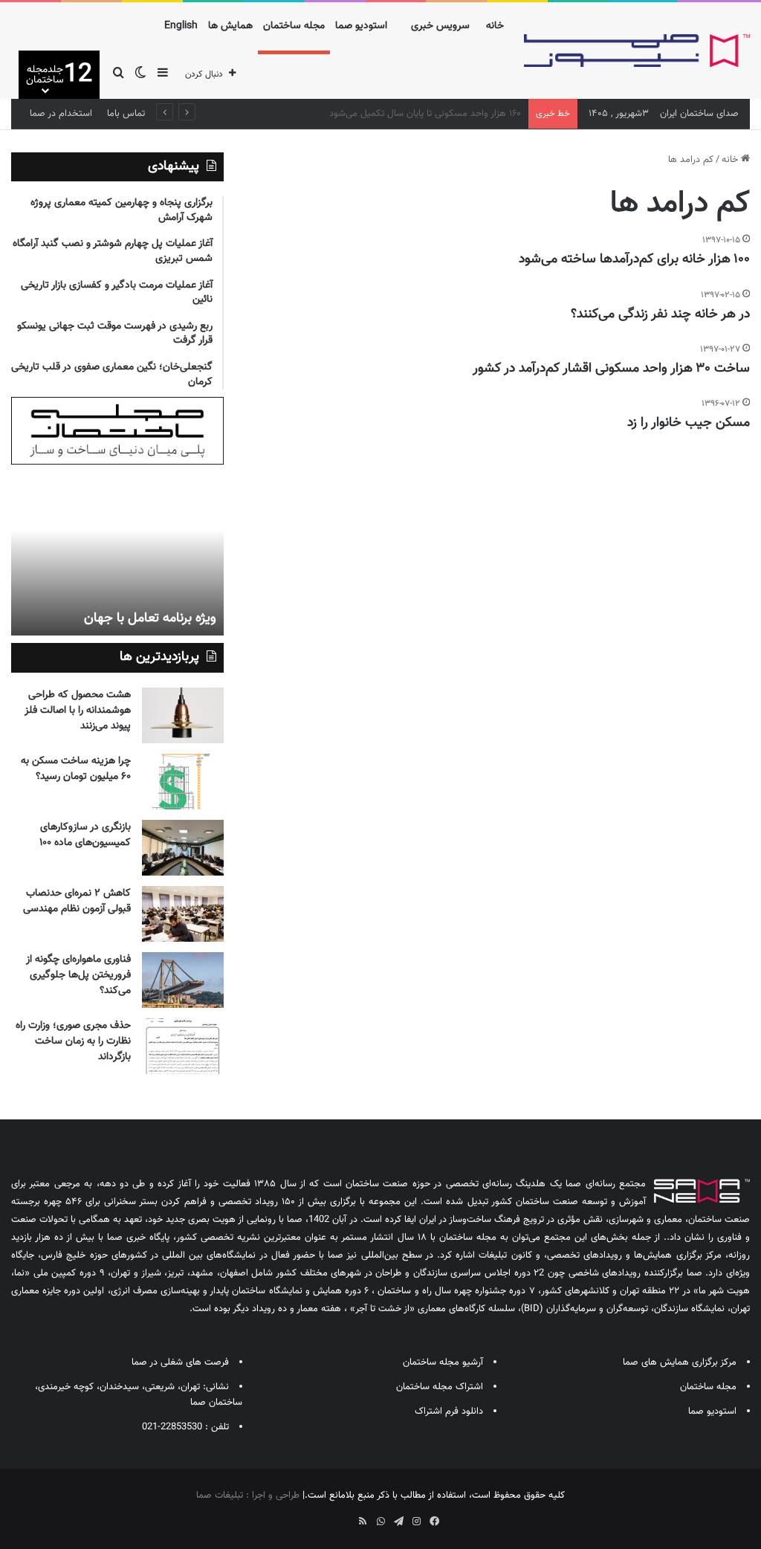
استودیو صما (361, 26)
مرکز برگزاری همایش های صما (679, 1362)
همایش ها (230, 26)
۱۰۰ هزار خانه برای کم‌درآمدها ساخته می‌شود (634, 259)
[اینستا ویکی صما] (345, 1516)
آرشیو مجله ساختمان (443, 1362)
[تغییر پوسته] (140, 75)
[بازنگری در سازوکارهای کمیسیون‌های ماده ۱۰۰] (183, 848)
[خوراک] (363, 1521)
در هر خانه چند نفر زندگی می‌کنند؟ (660, 314)
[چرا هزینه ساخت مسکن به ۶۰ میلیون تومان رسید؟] (183, 781)
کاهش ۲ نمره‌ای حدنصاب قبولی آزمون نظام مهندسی (77, 901)
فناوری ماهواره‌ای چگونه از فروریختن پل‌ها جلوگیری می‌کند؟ (78, 975)
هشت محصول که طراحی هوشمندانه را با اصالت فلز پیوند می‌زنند (78, 710)
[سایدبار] (163, 75)
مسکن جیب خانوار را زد (688, 423)
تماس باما (126, 113)
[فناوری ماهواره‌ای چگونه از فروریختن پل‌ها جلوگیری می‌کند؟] (183, 980)
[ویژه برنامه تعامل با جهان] (117, 554)
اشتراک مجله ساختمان (439, 1387)
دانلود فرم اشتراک (449, 1411)
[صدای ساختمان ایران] (637, 51)
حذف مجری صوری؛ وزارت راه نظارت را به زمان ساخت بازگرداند (73, 1041)
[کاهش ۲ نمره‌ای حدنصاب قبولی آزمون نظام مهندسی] (183, 914)
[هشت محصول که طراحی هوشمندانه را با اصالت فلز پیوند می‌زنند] (183, 715)
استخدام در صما (61, 113)
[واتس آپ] (380, 1521)
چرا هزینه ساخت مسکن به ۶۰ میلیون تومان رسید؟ (76, 769)
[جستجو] (118, 75)
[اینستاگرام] (416, 1521)
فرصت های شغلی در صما (180, 1362)
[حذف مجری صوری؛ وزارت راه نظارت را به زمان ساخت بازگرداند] (183, 1046)
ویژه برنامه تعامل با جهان (150, 618)
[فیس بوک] (434, 1521)
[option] (117, 554)
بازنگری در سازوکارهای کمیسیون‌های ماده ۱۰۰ (85, 835)
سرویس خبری (440, 26)
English (181, 26)
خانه (495, 26)
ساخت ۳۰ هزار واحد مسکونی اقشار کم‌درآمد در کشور (611, 368)
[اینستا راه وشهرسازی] (327, 1516)
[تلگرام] (398, 1521)
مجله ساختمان (294, 26)
